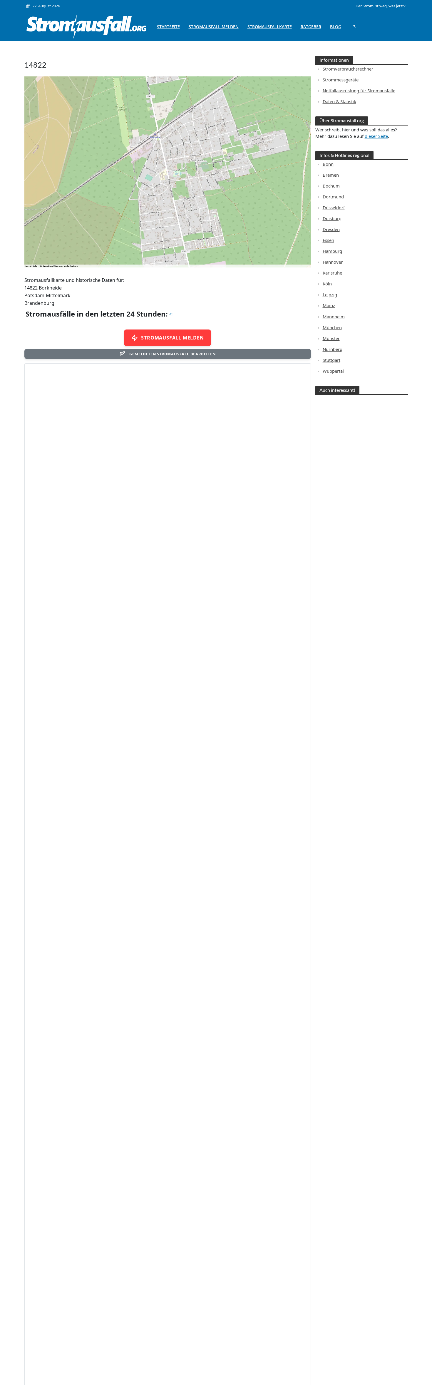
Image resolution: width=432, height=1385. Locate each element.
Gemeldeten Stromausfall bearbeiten (172, 354)
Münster (331, 338)
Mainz (329, 305)
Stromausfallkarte (269, 26)
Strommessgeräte (341, 80)
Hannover (333, 262)
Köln (327, 284)
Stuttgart (331, 360)
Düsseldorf (334, 207)
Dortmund (333, 197)
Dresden (331, 229)
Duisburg (332, 218)
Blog (335, 26)
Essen (328, 240)
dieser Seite (376, 136)
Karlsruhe (332, 273)
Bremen (331, 175)
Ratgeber (311, 26)
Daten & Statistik (339, 101)
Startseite (168, 26)
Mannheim (334, 317)
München (332, 327)
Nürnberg (332, 349)
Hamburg (332, 251)
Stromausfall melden (214, 26)
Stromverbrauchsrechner (348, 69)
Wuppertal (333, 371)
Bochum (331, 186)
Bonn (328, 164)
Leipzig (330, 294)
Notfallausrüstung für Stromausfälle (359, 90)
